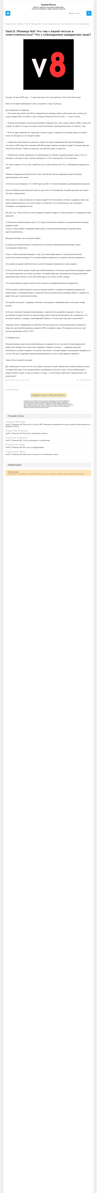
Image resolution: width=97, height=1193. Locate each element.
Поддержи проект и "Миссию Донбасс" (48, 395)
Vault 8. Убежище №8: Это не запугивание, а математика (28, 440)
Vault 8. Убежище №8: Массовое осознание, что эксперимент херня (32, 454)
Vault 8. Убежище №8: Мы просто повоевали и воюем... (27, 433)
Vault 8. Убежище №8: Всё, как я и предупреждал (25, 447)
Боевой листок (11, 24)
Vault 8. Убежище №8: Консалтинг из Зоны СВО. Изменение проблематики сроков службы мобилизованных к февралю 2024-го (48, 425)
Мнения (20, 24)
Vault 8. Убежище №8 (22, 380)
